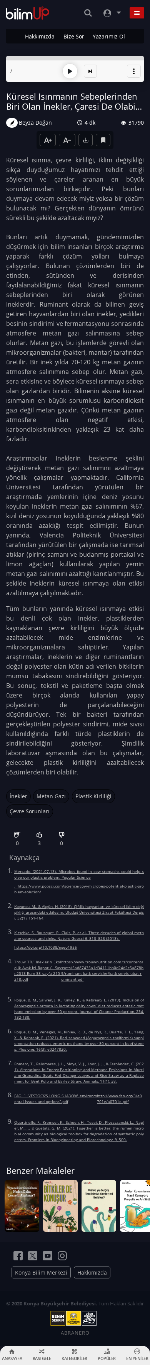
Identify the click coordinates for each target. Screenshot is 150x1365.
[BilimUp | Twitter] (32, 1255)
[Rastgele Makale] (90, 71)
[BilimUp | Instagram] (62, 1255)
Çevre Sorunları (30, 811)
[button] (134, 71)
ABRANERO (75, 1332)
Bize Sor (73, 36)
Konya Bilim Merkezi (41, 1272)
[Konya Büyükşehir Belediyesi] (75, 1318)
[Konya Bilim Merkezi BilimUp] (27, 13)
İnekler (18, 796)
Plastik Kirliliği (93, 796)
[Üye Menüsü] (111, 13)
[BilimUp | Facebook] (18, 1255)
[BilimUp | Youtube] (47, 1255)
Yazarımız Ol (109, 36)
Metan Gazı (51, 796)
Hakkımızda (40, 36)
